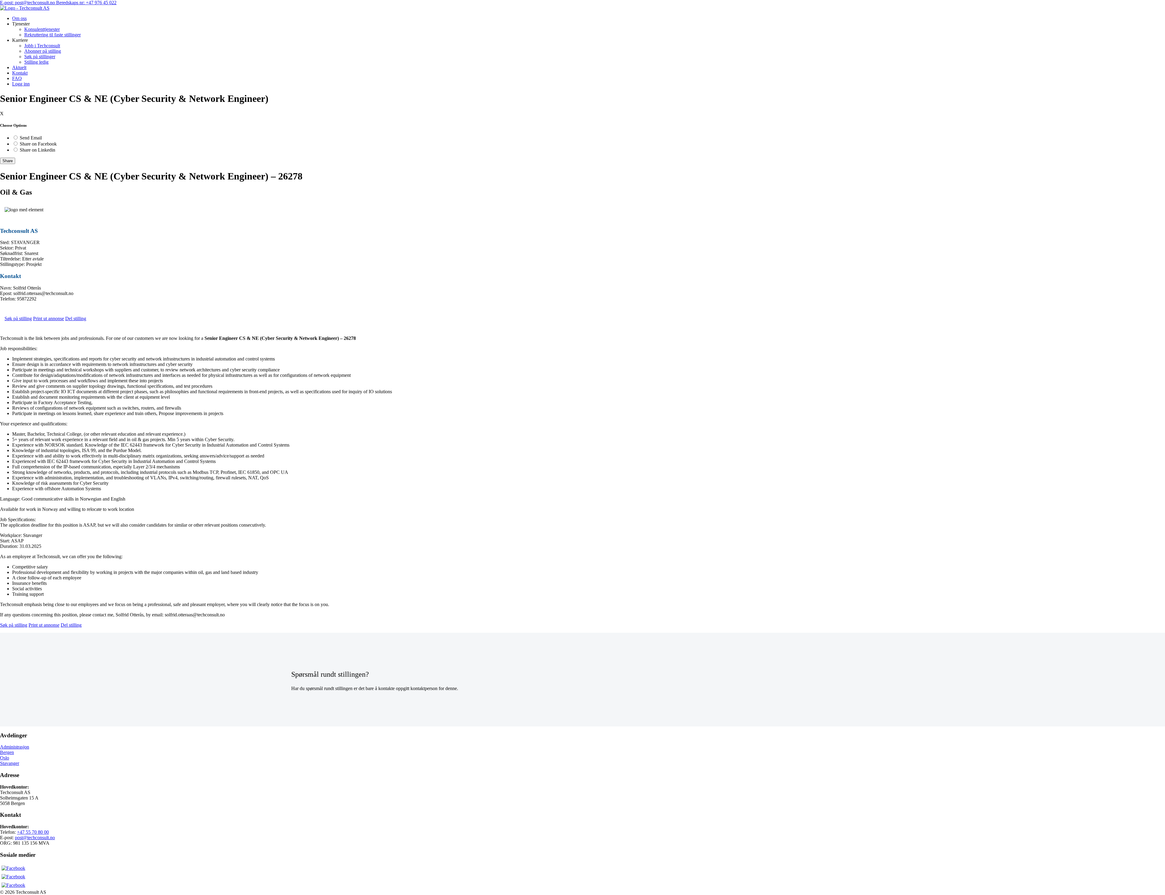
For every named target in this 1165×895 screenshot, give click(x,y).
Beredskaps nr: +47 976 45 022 (86, 2)
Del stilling (75, 318)
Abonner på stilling (42, 51)
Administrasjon (14, 746)
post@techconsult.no (35, 837)
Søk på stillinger (39, 56)
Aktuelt (19, 67)
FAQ (17, 78)
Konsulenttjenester (42, 29)
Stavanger (9, 763)
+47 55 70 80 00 (33, 832)
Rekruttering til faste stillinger (52, 34)
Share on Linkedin (37, 150)
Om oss (19, 18)
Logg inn (21, 83)
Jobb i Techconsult (42, 45)
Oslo (4, 757)
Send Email (31, 137)
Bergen (7, 752)
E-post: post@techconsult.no (28, 2)
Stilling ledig (36, 62)
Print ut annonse (48, 318)
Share (7, 161)
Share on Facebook (38, 143)
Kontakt (20, 72)
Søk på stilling (18, 318)
